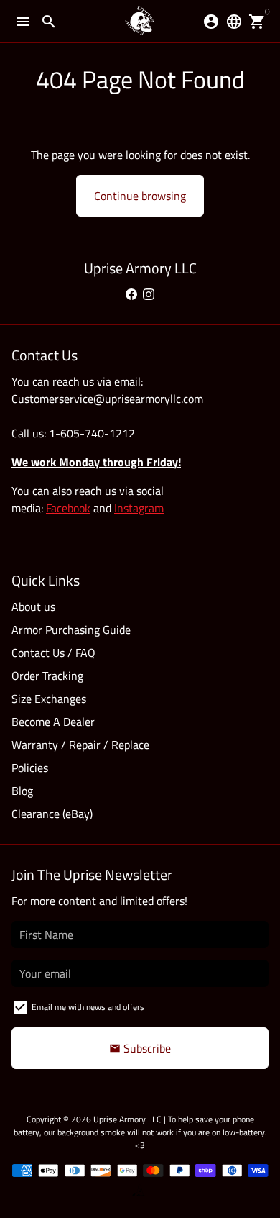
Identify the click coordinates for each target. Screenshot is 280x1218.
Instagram (139, 508)
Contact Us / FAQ (53, 652)
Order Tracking (47, 675)
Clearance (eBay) (52, 813)
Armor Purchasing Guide (71, 629)
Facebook (68, 508)
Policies (29, 767)
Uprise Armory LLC (127, 1119)
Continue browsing (140, 195)
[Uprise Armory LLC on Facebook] (131, 294)
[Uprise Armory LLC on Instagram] (148, 294)
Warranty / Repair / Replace (80, 744)
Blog (22, 790)
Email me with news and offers (88, 1007)
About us (33, 606)
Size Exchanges (48, 698)
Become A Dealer (53, 721)
